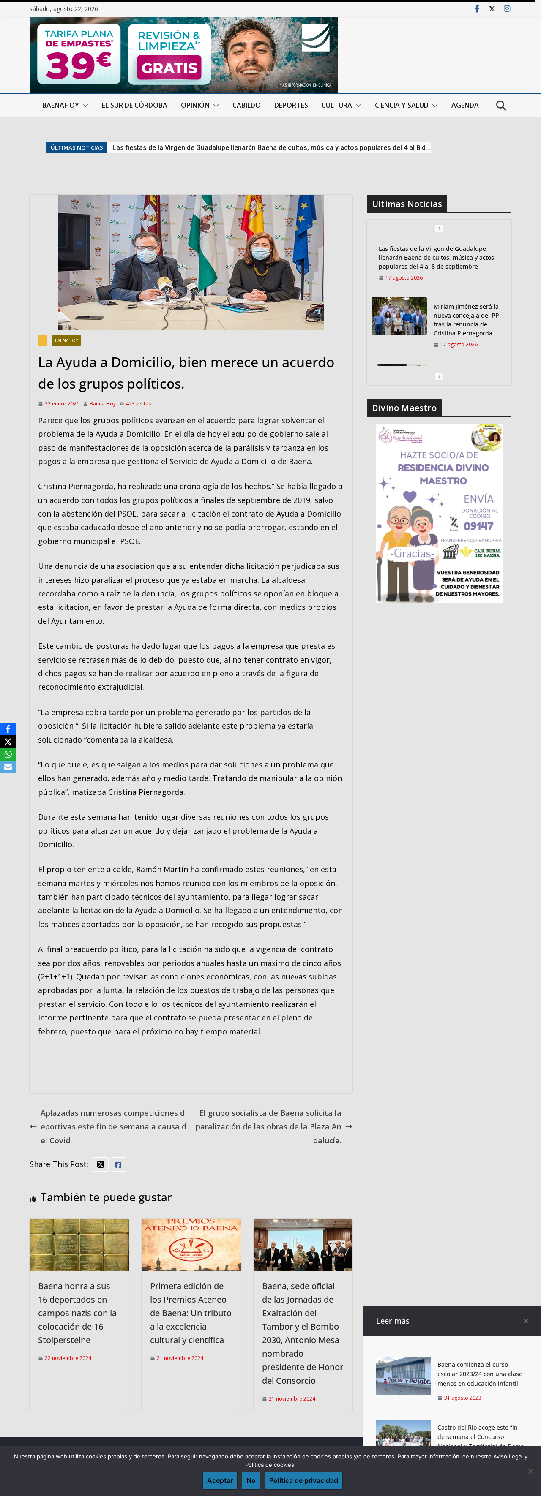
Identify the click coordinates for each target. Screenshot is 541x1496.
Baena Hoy (103, 403)
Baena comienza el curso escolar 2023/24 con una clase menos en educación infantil (479, 1373)
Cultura (337, 105)
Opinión (195, 105)
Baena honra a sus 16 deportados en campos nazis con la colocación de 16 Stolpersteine (77, 1313)
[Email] (8, 767)
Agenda (465, 105)
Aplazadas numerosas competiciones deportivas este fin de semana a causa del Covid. (113, 1126)
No (251, 1480)
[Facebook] (8, 729)
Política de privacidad (303, 1480)
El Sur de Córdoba (134, 105)
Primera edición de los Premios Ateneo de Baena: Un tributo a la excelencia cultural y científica (191, 1313)
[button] (83, 105)
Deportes (291, 105)
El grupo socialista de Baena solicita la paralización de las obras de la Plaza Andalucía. (269, 1126)
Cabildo (246, 105)
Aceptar (220, 1480)
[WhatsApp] (8, 754)
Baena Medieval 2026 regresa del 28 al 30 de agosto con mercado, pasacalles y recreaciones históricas (466, 333)
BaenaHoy (60, 105)
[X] (8, 741)
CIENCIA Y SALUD (402, 105)
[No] (530, 1471)
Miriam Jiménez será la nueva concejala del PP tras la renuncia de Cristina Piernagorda (248, 148)
